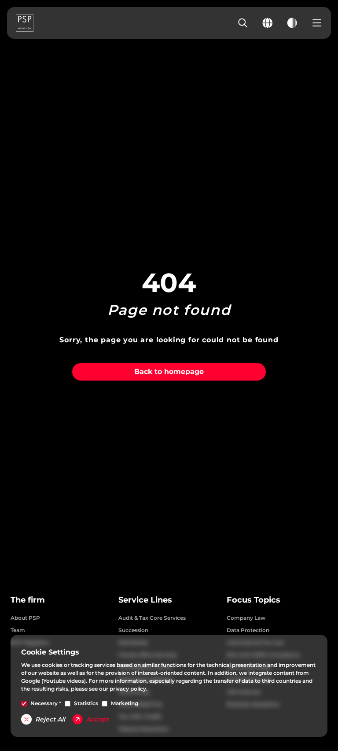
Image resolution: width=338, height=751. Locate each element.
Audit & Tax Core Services (152, 617)
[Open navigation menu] (317, 23)
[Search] (243, 23)
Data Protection (248, 630)
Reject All (50, 719)
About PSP (25, 617)
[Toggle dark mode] (292, 23)
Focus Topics (253, 600)
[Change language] (267, 23)
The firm (28, 600)
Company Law (246, 617)
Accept (97, 719)
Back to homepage (169, 371)
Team (18, 630)
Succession (133, 630)
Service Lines (145, 600)
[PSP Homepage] (24, 23)
